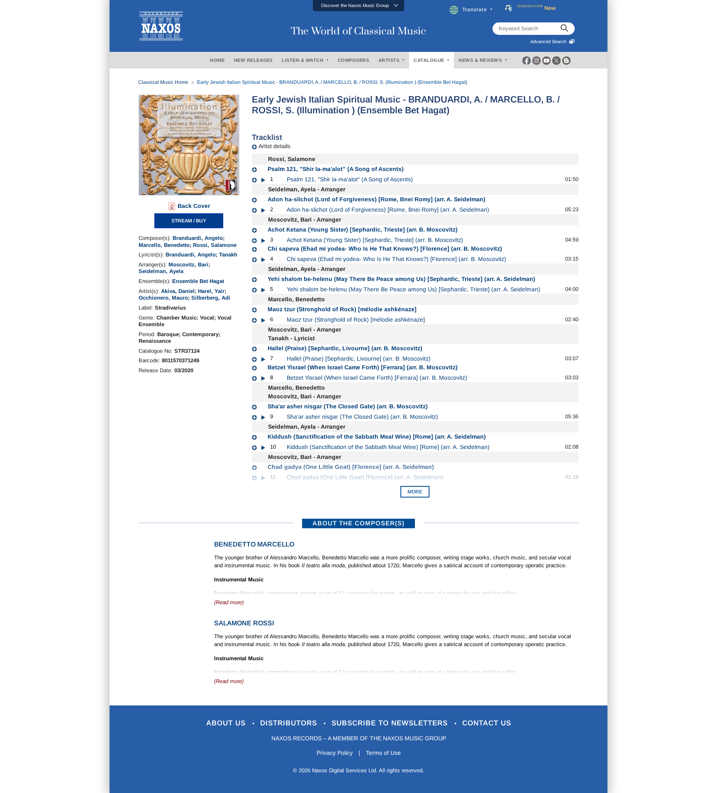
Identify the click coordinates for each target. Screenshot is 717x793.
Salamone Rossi (244, 623)
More (414, 492)
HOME (217, 60)
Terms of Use (383, 752)
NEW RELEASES (253, 60)
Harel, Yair (211, 291)
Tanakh (228, 254)
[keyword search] (564, 28)
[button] (358, 5)
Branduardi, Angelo (198, 238)
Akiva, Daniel (178, 291)
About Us (227, 723)
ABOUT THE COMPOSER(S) (358, 523)
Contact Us (486, 723)
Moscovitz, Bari (188, 264)
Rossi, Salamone (215, 245)
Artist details (274, 146)
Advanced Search (549, 41)
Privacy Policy (335, 752)
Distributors (289, 723)
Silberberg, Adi (210, 298)
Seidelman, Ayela (161, 271)
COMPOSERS (353, 60)
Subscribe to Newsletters (391, 723)
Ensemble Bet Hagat (198, 281)
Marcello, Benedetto (164, 245)
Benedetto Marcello (254, 544)
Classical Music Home (163, 82)
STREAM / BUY (188, 221)
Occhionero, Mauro (163, 298)
